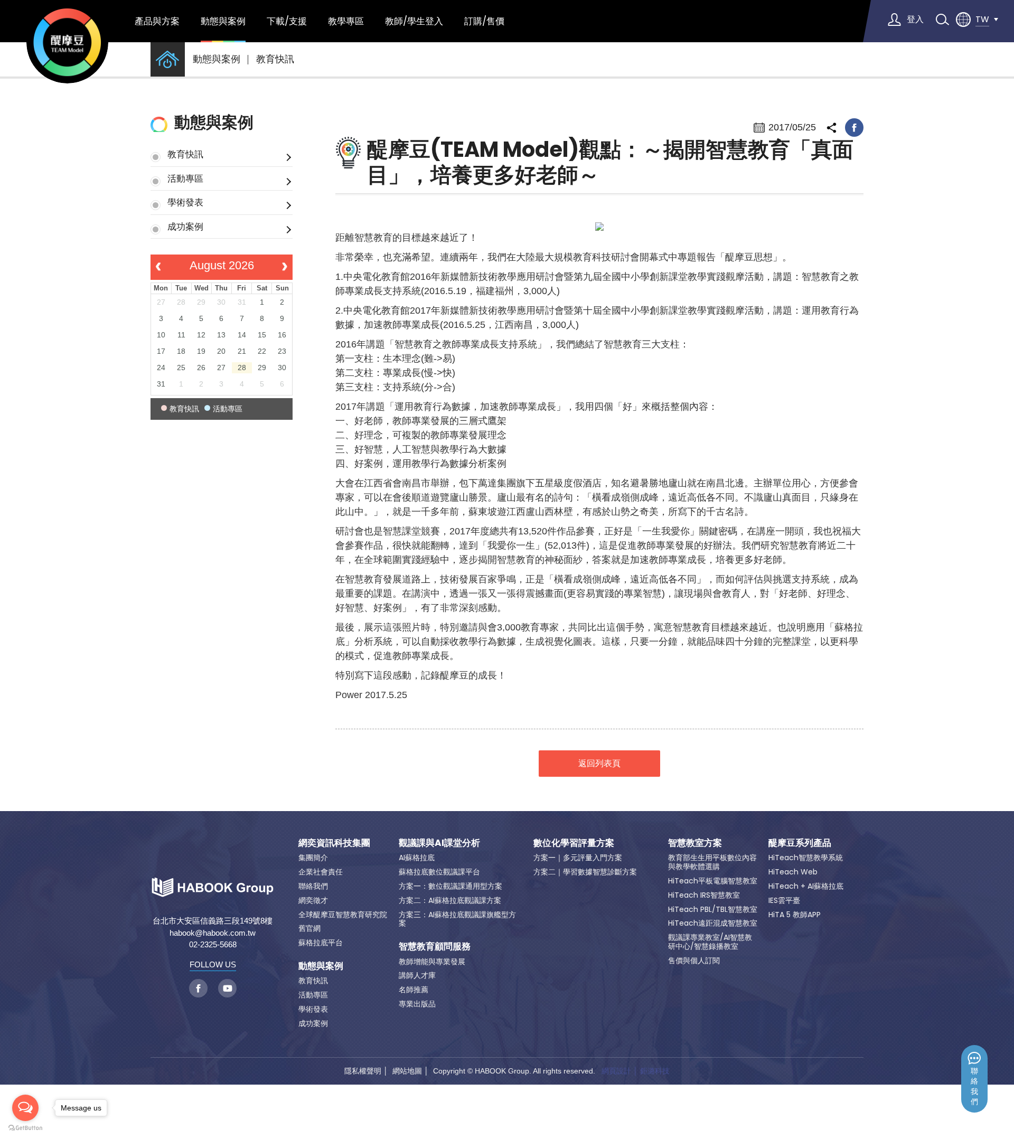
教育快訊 (275, 59)
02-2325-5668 (213, 944)
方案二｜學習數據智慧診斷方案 (585, 872)
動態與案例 (223, 21)
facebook (854, 127)
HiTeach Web (793, 872)
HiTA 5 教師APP (794, 914)
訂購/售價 (484, 21)
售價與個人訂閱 (694, 960)
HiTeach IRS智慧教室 (704, 895)
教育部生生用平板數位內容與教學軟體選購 (712, 862)
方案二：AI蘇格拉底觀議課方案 (450, 900)
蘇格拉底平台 (320, 942)
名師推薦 (413, 989)
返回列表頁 (599, 763)
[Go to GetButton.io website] (25, 1128)
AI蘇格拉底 (417, 857)
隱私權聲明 (362, 1071)
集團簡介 (313, 857)
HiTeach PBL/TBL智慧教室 (712, 909)
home (168, 59)
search (942, 19)
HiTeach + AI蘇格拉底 (805, 886)
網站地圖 (407, 1071)
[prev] (158, 267)
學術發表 (185, 202)
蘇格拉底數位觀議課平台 (439, 872)
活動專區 (185, 178)
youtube (227, 988)
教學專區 (346, 21)
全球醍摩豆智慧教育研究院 (342, 914)
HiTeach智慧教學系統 (805, 857)
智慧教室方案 (695, 842)
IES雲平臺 (784, 900)
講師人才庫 (417, 975)
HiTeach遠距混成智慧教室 (712, 923)
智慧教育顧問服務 (435, 946)
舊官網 (309, 928)
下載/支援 (287, 21)
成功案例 (185, 226)
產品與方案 (157, 21)
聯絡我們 (974, 1086)
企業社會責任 (320, 872)
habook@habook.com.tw (213, 932)
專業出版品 (417, 1004)
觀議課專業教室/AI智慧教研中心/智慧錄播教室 (710, 942)
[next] (285, 267)
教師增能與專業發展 (432, 961)
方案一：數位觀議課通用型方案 (450, 886)
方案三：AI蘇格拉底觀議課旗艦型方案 (457, 919)
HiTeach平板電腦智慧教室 (712, 881)
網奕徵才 (313, 900)
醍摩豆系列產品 (799, 842)
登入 (915, 19)
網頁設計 (616, 1071)
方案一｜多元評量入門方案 (577, 857)
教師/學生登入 (414, 21)
